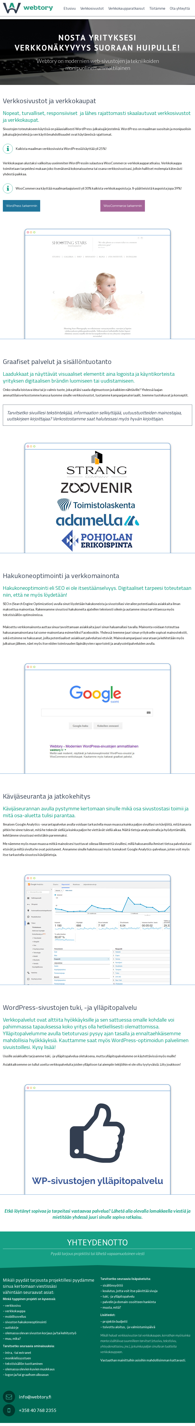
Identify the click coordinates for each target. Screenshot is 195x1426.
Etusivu (70, 8)
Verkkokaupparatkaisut (126, 8)
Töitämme (157, 8)
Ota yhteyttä (180, 8)
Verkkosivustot (92, 8)
